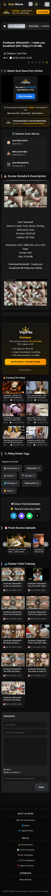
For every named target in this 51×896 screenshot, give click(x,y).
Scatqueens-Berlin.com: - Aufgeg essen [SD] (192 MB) (36, 441)
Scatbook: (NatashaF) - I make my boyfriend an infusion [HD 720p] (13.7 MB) (13, 584)
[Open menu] (47, 4)
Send (41, 787)
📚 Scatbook (10, 468)
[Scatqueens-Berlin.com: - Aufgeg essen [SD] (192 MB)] (37, 432)
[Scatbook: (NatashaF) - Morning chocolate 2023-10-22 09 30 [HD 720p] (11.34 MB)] (13, 631)
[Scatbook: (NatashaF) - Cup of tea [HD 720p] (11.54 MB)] (37, 574)
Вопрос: (7, 769)
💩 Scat (8, 475)
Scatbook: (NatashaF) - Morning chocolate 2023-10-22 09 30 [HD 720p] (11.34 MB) (13, 641)
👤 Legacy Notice (25, 830)
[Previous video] (5, 544)
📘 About (26, 825)
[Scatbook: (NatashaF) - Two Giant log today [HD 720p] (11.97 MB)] (13, 659)
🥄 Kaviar (27, 475)
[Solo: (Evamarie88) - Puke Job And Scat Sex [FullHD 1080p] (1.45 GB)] (37, 387)
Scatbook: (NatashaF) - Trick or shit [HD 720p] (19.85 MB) (37, 641)
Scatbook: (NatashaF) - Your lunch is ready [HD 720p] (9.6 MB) (37, 670)
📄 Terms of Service (25, 850)
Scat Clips (34, 26)
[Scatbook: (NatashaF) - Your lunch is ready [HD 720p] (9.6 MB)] (37, 659)
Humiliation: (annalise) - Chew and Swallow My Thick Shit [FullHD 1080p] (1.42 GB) (13, 419)
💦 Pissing (9, 483)
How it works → (25, 370)
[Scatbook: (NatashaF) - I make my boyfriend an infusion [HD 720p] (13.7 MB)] (13, 574)
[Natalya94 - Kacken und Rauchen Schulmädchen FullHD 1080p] (14, 387)
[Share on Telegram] (13, 516)
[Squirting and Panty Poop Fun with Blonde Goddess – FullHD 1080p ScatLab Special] (14, 432)
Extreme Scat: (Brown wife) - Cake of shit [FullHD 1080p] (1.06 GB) (18, 551)
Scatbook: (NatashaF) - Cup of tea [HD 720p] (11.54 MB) (37, 584)
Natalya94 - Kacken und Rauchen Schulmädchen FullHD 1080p (13, 397)
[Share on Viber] (21, 516)
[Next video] (46, 544)
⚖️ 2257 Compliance (26, 860)
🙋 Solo (8, 490)
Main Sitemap (25, 879)
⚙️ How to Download (25, 820)
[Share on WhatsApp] (29, 516)
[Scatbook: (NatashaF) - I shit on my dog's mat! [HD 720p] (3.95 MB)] (37, 602)
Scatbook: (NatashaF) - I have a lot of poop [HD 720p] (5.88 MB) (13, 613)
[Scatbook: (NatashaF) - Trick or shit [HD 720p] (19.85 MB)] (37, 631)
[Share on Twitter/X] (37, 516)
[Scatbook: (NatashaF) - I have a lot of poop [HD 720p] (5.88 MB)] (13, 602)
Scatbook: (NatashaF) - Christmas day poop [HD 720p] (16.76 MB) (13, 698)
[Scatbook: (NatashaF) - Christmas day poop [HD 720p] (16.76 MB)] (13, 688)
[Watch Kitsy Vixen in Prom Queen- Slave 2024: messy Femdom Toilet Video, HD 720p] (37, 410)
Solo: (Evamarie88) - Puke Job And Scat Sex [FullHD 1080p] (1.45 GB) (37, 397)
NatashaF (32, 468)
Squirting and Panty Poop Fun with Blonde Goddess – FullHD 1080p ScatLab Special (13, 441)
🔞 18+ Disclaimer (25, 855)
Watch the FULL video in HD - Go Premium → (25, 113)
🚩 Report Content (25, 865)
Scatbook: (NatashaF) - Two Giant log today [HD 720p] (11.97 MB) (13, 670)
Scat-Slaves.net (16, 26)
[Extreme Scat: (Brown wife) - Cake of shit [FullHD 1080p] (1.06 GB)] (19, 540)
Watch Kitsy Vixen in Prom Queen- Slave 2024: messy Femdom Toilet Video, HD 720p (37, 419)
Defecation (30, 483)
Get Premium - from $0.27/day (25, 362)
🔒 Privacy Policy (25, 844)
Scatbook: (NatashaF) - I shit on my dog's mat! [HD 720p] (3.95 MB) (37, 613)
